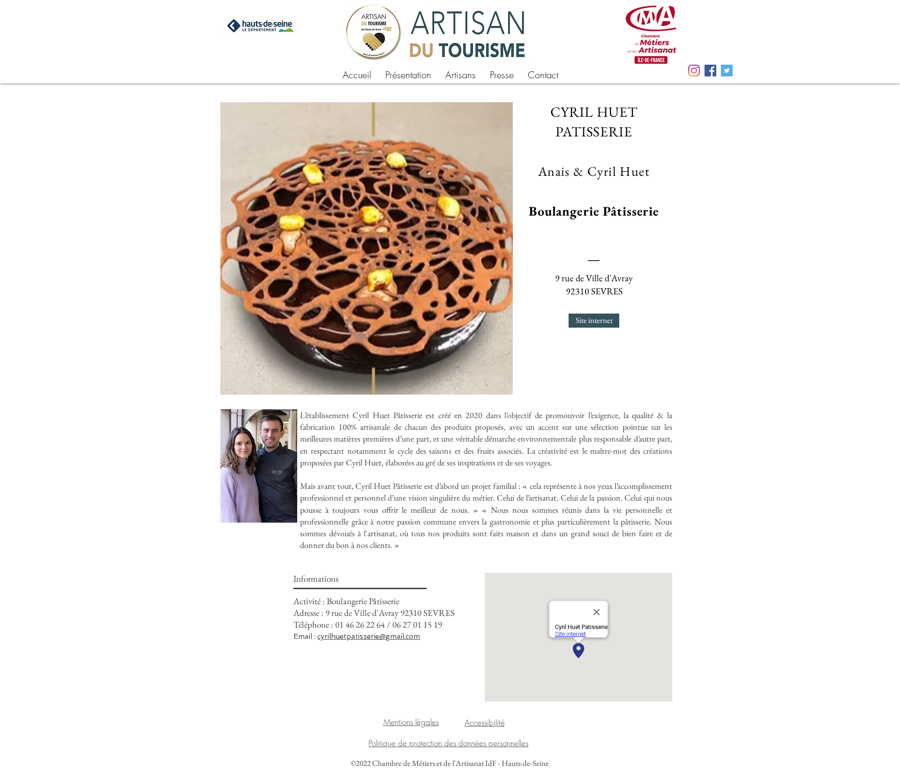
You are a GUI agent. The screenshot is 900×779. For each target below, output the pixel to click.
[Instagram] (694, 70)
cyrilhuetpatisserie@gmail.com (368, 636)
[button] (460, 73)
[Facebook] (710, 70)
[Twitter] (727, 70)
